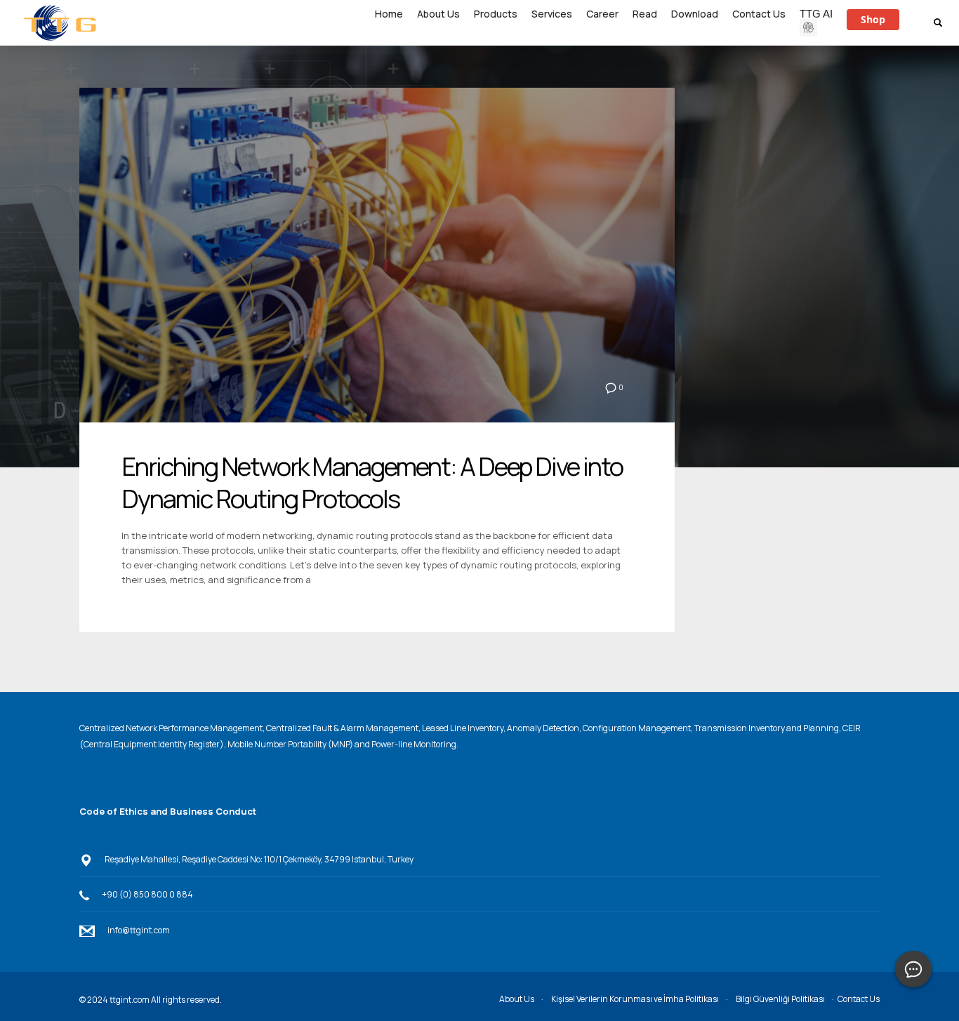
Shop (873, 19)
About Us (516, 999)
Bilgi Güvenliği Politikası (780, 999)
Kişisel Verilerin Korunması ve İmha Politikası (635, 999)
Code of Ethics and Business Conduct (167, 811)
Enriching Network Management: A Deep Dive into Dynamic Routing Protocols (372, 482)
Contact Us (859, 999)
